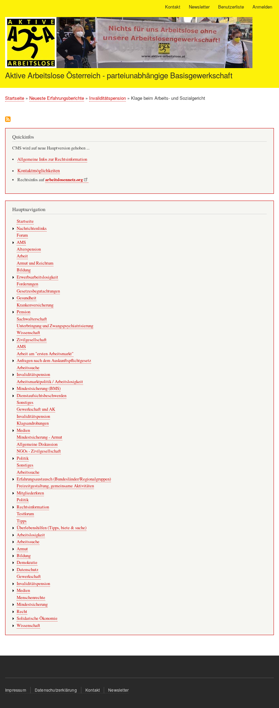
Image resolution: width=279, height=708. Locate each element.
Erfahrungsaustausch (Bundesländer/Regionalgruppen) (64, 479)
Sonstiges (25, 402)
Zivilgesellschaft (32, 340)
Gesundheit (26, 298)
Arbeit (22, 256)
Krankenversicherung (35, 305)
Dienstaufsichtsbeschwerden (41, 395)
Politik (23, 458)
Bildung (24, 270)
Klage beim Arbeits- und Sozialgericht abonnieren (8, 119)
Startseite (14, 98)
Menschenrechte (31, 597)
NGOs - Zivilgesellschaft (39, 451)
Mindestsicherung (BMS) (39, 388)
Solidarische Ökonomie (37, 618)
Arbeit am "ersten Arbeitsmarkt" (45, 354)
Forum (22, 235)
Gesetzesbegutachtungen (38, 291)
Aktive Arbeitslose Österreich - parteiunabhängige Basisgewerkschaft (118, 74)
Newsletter (199, 6)
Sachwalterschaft (32, 319)
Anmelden (262, 6)
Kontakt (172, 6)
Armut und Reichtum (35, 263)
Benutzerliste (231, 6)
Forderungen (27, 284)
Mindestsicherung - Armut (39, 437)
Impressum (15, 690)
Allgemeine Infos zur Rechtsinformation (52, 159)
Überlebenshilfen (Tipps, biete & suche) (51, 528)
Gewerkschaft (29, 576)
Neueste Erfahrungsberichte (56, 98)
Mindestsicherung (32, 604)
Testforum (25, 514)
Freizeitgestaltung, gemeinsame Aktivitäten (55, 486)
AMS (21, 242)
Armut (22, 549)
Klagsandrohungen (33, 423)
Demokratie (27, 562)
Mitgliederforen (30, 493)
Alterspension (29, 249)
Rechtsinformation (33, 507)
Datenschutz (27, 569)
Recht (22, 611)
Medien (23, 430)
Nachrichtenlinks (32, 228)
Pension (23, 312)
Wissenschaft (28, 332)
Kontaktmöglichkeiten (38, 170)
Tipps (22, 521)
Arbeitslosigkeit (31, 535)
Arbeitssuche (28, 368)
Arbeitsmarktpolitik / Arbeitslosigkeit (50, 381)
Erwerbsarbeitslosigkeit (37, 277)
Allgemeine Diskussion (37, 444)
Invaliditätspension (107, 98)
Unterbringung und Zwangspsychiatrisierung (55, 326)
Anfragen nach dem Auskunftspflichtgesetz (54, 360)
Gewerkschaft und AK (36, 409)
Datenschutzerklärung (56, 690)
